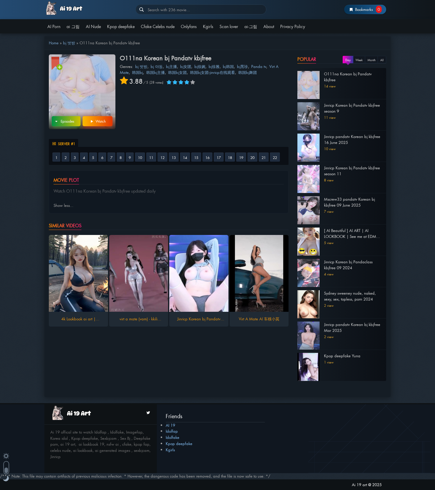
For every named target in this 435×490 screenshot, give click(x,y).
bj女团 (185, 66)
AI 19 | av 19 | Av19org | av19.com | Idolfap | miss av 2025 (87, 8)
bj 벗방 (69, 43)
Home (54, 43)
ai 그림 (73, 26)
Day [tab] (348, 60)
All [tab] (382, 60)
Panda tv (258, 66)
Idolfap (172, 431)
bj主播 (171, 66)
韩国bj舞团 (247, 72)
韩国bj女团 (177, 72)
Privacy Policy (292, 26)
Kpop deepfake (121, 26)
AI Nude (93, 26)
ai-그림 (250, 26)
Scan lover (229, 26)
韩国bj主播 (155, 72)
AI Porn (53, 26)
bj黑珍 (242, 66)
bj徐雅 (214, 66)
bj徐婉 (199, 66)
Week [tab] (359, 60)
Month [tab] (372, 60)
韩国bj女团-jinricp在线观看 (212, 72)
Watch (100, 121)
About (268, 26)
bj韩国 (228, 66)
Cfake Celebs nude (158, 26)
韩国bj (137, 72)
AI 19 (170, 425)
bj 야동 (157, 66)
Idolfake (172, 437)
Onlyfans (189, 26)
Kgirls (208, 26)
